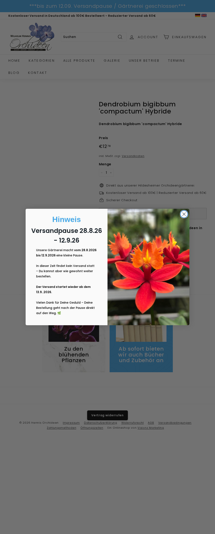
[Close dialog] (184, 214)
